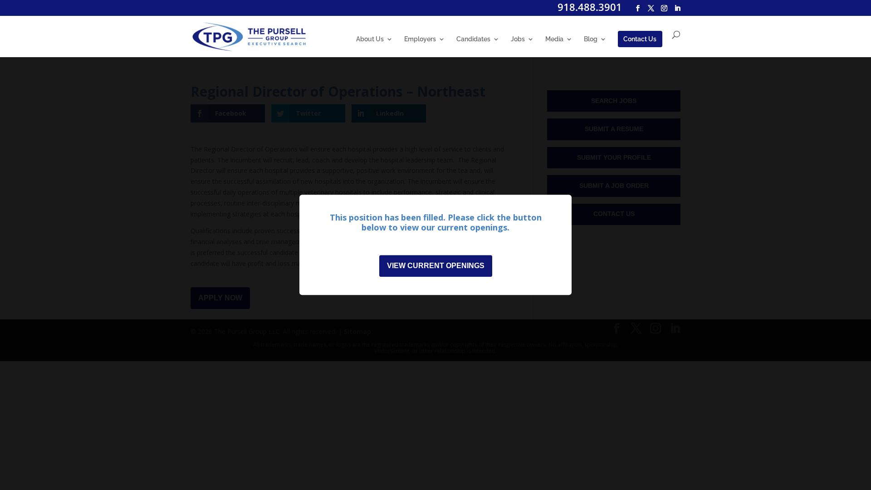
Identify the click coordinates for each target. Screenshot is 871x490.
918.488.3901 (590, 7)
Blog (590, 39)
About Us (370, 39)
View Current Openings (435, 266)
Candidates (473, 39)
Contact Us (639, 39)
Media (554, 39)
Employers (420, 39)
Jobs (518, 39)
